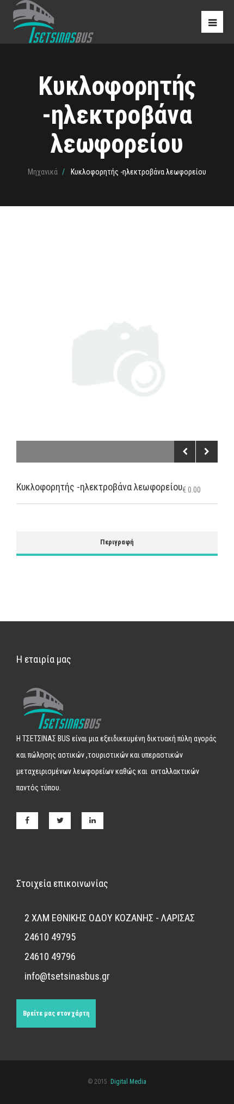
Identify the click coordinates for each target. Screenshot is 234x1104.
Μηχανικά (43, 171)
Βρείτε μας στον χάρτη (56, 1013)
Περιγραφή (117, 542)
